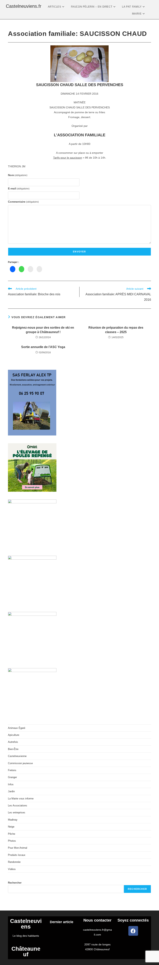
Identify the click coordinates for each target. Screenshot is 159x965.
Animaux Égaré (16, 728)
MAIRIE (137, 13)
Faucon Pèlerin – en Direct (92, 6)
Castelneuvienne (17, 756)
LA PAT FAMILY (132, 6)
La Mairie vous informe (21, 798)
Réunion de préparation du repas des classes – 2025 (115, 329)
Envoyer (79, 251)
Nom (17, 175)
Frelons (12, 770)
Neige (11, 826)
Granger (12, 777)
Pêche (11, 833)
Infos (11, 784)
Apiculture (13, 734)
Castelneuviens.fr (23, 6)
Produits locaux (16, 855)
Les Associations (17, 805)
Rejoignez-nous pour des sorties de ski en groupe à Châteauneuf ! (43, 329)
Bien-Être (13, 749)
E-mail (18, 188)
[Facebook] (133, 931)
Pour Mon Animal (17, 847)
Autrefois (13, 741)
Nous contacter (97, 920)
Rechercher (15, 882)
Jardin (11, 791)
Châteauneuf (25, 951)
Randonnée (14, 861)
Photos (12, 840)
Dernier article (61, 922)
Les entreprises (16, 812)
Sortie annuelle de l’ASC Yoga (43, 347)
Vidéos (12, 869)
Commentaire (23, 201)
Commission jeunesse (20, 763)
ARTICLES (55, 6)
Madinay (12, 819)
